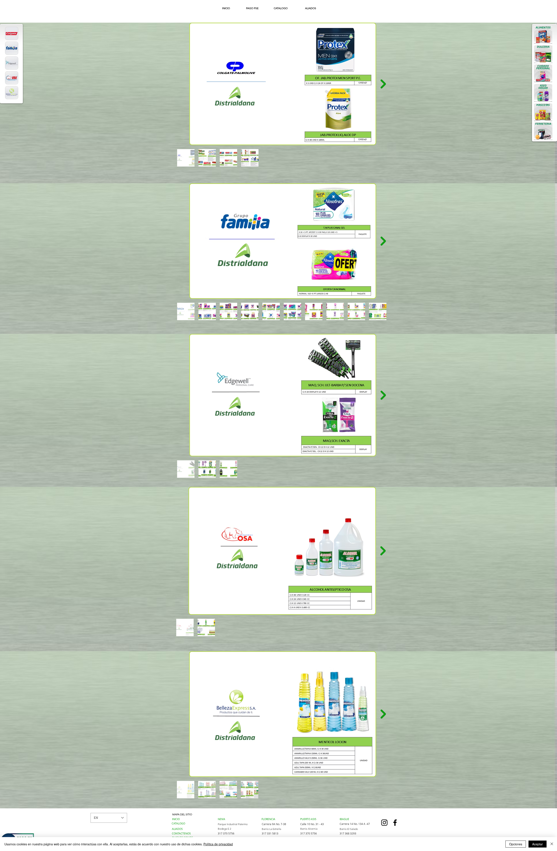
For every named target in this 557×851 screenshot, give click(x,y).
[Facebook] (395, 822)
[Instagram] (384, 822)
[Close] (551, 844)
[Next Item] (383, 84)
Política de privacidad (218, 844)
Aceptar (537, 844)
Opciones (515, 844)
